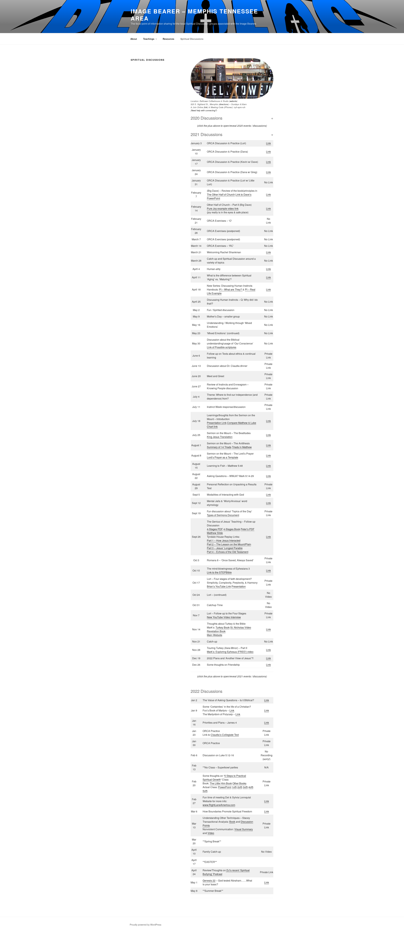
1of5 (234, 787)
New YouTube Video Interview (224, 617)
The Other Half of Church (221, 194)
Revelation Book (216, 631)
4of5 (250, 787)
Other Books (239, 783)
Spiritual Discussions (191, 38)
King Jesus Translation (219, 437)
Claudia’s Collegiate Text (225, 735)
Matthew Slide (215, 533)
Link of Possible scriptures (221, 347)
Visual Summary (243, 829)
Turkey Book (223, 627)
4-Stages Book (231, 529)
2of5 (239, 787)
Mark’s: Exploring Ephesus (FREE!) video (230, 652)
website (233, 101)
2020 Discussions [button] (206, 118)
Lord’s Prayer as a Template (222, 457)
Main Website (214, 635)
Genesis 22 (209, 880)
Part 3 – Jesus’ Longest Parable (225, 548)
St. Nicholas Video (240, 627)
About (133, 38)
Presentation (239, 586)
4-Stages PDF (215, 529)
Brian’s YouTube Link (219, 586)
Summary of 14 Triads (219, 447)
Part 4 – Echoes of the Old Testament (227, 552)
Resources (168, 38)
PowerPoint (224, 787)
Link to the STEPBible (219, 572)
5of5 (205, 791)
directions (223, 104)
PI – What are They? (231, 289)
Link (268, 143)
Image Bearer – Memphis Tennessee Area (194, 14)
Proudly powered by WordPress (145, 924)
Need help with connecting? (203, 110)
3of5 (245, 787)
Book (232, 821)
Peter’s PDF (247, 529)
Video (211, 833)
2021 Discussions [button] (206, 134)
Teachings (148, 38)
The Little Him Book (221, 783)
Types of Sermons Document (223, 515)
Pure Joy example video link (222, 208)
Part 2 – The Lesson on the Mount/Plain (229, 544)
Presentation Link (216, 423)
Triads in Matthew (242, 447)
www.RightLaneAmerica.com (219, 805)
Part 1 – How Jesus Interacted (223, 540)
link (205, 107)
